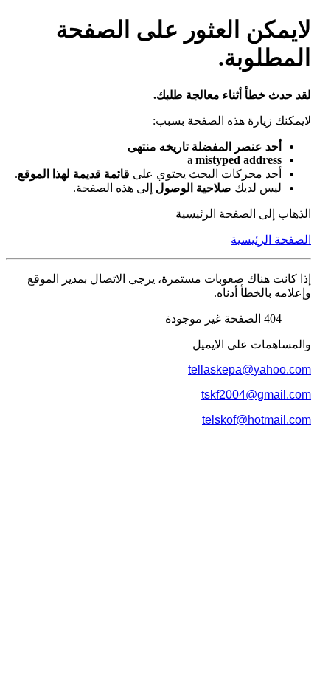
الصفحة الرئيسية (271, 239)
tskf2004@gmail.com (256, 394)
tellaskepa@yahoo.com (249, 369)
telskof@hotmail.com (256, 419)
